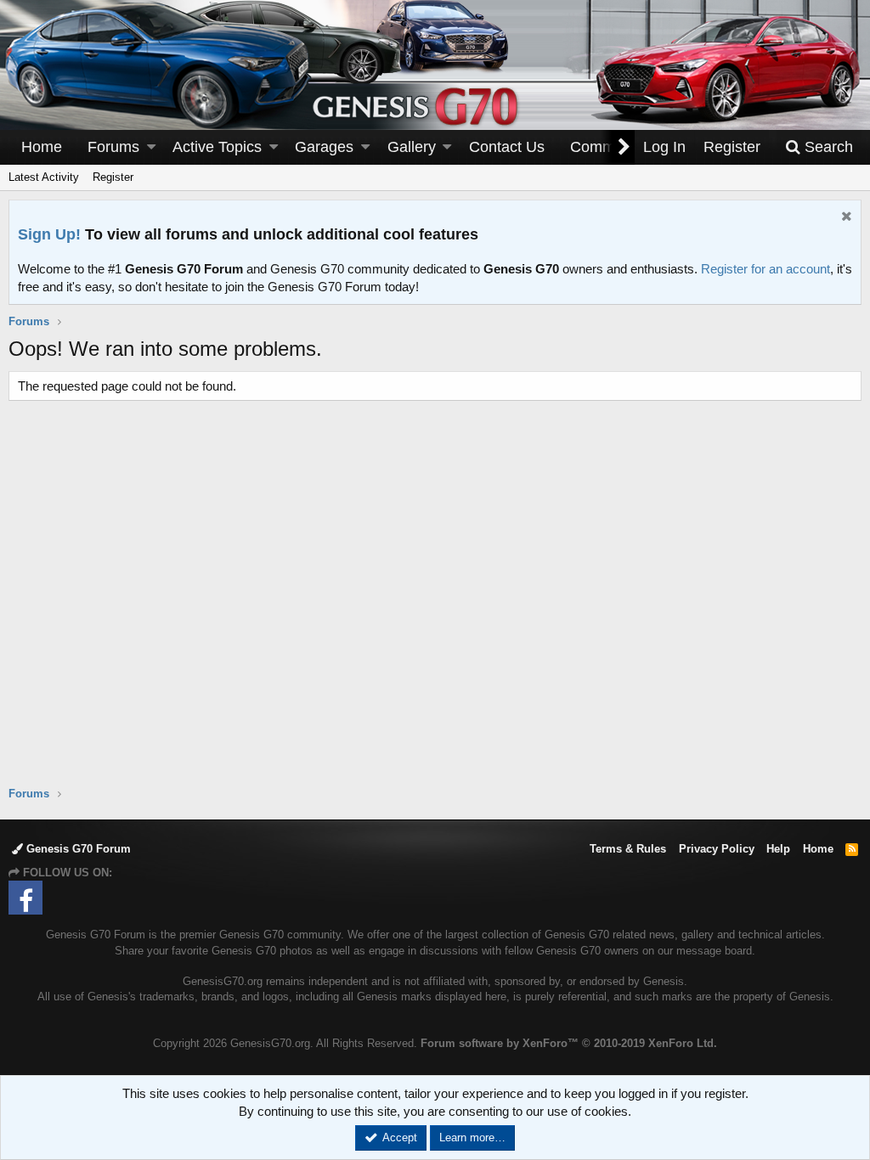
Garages (324, 146)
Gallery (411, 146)
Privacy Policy (716, 848)
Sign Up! (49, 234)
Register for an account (765, 269)
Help (778, 848)
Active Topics (217, 146)
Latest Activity (43, 177)
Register (113, 177)
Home (41, 146)
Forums (113, 146)
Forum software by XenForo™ (569, 1043)
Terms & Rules (628, 848)
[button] (151, 147)
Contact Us (507, 146)
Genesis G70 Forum (77, 848)
